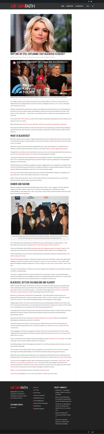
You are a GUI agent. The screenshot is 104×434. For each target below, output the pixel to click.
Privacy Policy (36, 392)
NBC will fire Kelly (23, 118)
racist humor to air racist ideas (56, 338)
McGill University (44, 370)
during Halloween (58, 141)
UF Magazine (79, 6)
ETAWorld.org (37, 406)
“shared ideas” (38, 191)
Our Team (36, 390)
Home (62, 6)
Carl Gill (57, 404)
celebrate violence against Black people (56, 148)
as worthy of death (51, 297)
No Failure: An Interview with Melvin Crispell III (63, 415)
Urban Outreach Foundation (40, 403)
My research (13, 172)
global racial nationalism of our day (49, 349)
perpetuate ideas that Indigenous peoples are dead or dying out (49, 248)
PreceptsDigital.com (38, 400)
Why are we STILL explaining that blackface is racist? (37, 54)
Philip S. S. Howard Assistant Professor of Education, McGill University (27, 57)
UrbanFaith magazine (38, 408)
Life (88, 6)
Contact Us (13, 407)
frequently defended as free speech (43, 318)
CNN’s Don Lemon (27, 124)
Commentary (51, 57)
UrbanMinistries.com (38, 398)
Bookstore (69, 6)
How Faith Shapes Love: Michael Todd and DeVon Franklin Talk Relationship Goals (63, 399)
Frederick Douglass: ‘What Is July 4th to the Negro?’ (63, 392)
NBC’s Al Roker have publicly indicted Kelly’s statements (51, 124)
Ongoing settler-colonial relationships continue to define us (43, 245)
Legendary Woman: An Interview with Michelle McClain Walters (62, 421)
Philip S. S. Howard (15, 370)
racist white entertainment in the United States (28, 154)
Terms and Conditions (39, 395)
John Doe (57, 419)
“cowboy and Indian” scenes (53, 261)
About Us (35, 387)
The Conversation (33, 373)
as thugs (43, 297)
